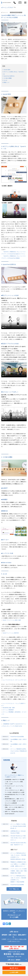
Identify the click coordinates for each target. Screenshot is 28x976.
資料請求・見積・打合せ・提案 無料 (14, 947)
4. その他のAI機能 (7, 78)
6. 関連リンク (5, 82)
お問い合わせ (14, 968)
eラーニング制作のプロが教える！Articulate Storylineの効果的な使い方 (18, 826)
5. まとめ (4, 80)
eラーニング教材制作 (8, 709)
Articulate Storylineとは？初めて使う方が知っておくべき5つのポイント (18, 838)
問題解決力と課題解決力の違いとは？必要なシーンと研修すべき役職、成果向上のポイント (18, 864)
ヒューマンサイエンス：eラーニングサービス (14, 680)
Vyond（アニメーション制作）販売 (12, 620)
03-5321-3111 (18, 954)
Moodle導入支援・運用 (9, 707)
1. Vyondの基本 (6, 69)
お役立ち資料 (14, 972)
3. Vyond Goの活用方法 (8, 76)
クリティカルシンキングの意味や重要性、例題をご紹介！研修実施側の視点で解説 (18, 871)
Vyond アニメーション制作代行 (11, 633)
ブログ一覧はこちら (14, 889)
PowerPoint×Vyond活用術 (17, 736)
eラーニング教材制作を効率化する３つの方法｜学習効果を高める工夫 (18, 751)
